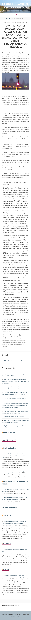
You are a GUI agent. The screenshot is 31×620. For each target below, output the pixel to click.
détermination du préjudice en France (12, 340)
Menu (17, 15)
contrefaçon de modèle (15, 338)
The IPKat (7, 515)
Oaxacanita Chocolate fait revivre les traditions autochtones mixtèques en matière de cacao (15, 455)
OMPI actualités (9, 448)
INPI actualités (9, 432)
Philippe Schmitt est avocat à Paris (13, 361)
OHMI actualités (9, 440)
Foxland (18, 616)
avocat (23, 337)
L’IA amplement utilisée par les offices (14, 416)
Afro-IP (6, 569)
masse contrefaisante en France (10, 344)
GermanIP (7, 543)
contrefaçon (5, 338)
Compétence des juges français (18, 335)
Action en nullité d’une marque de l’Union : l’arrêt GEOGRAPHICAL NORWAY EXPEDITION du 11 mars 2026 (15, 381)
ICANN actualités (10, 508)
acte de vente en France (14, 337)
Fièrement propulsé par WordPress (11, 614)
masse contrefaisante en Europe (17, 342)
